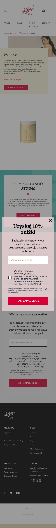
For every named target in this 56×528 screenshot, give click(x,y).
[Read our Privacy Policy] (46, 289)
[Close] (50, 220)
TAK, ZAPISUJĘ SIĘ (28, 300)
